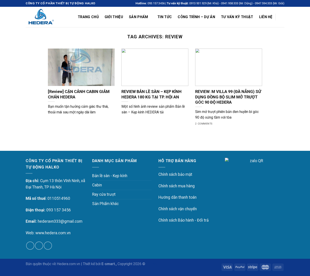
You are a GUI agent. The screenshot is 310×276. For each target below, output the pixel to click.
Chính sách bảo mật (175, 174)
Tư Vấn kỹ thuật (237, 17)
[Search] (282, 17)
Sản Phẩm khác (105, 203)
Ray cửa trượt (104, 194)
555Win (152, 264)
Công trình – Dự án (196, 17)
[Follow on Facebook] (30, 246)
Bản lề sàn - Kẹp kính (109, 175)
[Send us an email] (39, 246)
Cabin (97, 185)
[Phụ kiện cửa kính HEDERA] (48, 17)
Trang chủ (88, 17)
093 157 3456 (58, 210)
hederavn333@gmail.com (60, 221)
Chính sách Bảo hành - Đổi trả (183, 220)
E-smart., (109, 264)
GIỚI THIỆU (114, 17)
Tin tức (164, 17)
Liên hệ (266, 17)
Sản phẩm (138, 17)
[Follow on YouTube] (48, 246)
